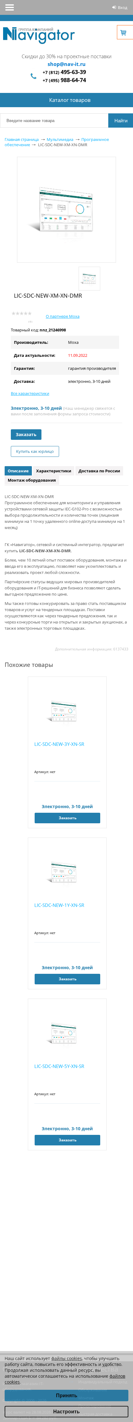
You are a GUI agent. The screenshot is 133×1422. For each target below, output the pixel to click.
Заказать (26, 434)
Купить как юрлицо (35, 451)
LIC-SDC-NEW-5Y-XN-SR (59, 1066)
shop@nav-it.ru (67, 64)
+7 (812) (64, 72)
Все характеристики (30, 393)
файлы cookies (66, 1358)
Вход (122, 7)
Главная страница (22, 139)
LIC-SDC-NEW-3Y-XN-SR (59, 744)
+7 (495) (64, 80)
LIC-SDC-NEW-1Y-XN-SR (59, 905)
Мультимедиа (60, 139)
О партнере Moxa (62, 316)
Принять (66, 1395)
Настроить (66, 1411)
